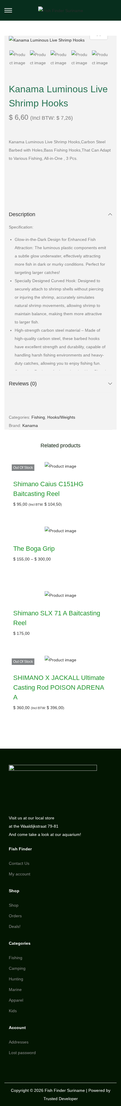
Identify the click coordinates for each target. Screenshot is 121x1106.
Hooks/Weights (61, 417)
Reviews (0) (23, 384)
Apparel (16, 1000)
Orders (15, 915)
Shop (14, 905)
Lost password (22, 1052)
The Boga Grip (34, 548)
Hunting (16, 979)
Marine (15, 989)
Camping (17, 968)
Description (22, 214)
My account (19, 874)
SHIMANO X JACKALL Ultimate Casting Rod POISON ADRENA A (59, 687)
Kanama (30, 425)
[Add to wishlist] (104, 469)
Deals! (15, 926)
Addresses (18, 1042)
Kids (13, 1010)
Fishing (38, 417)
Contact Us (19, 863)
